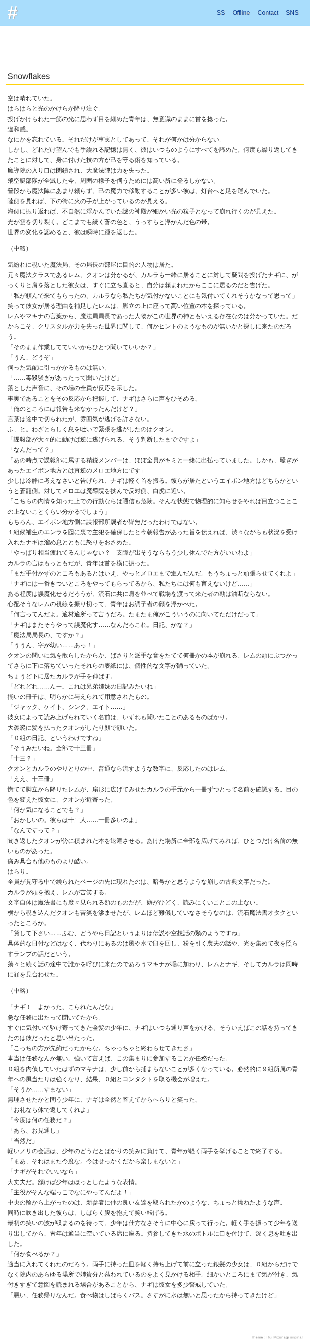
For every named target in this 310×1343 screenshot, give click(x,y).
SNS (292, 12)
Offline (241, 12)
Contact (267, 12)
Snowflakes (29, 76)
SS (221, 12)
